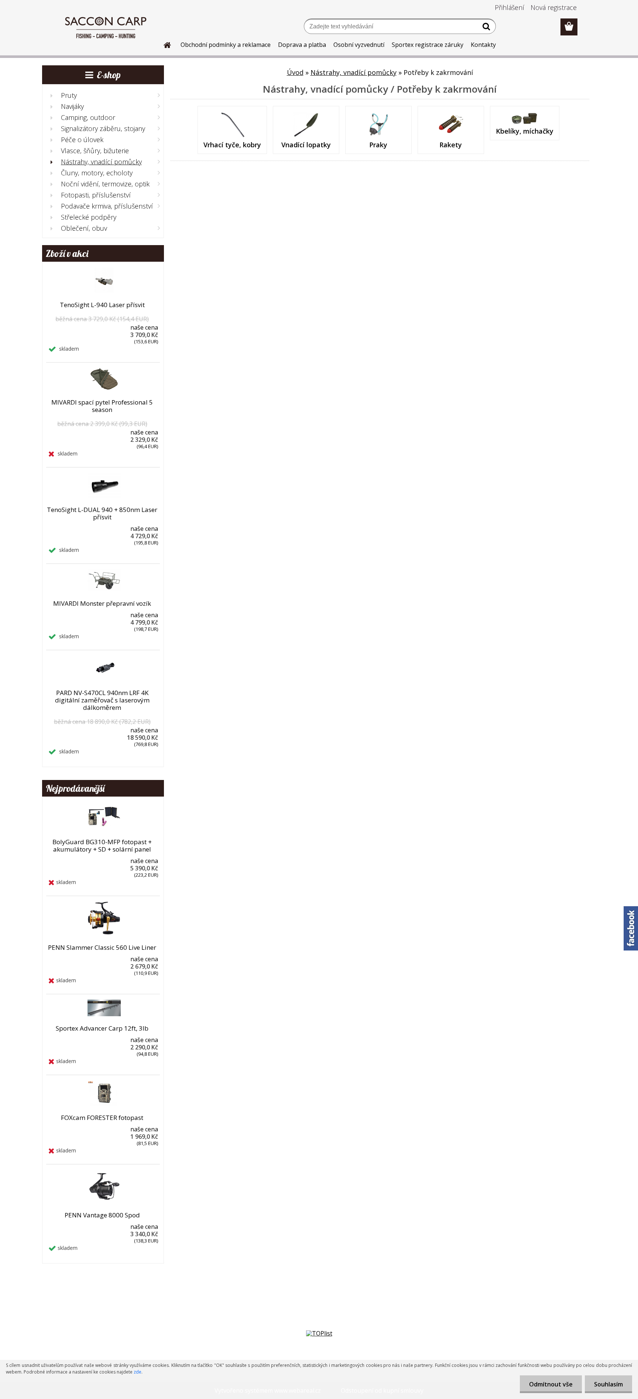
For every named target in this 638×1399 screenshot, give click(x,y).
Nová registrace (554, 7)
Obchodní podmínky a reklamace (226, 45)
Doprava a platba (302, 45)
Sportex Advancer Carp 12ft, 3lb (102, 1028)
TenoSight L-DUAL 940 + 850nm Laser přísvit (102, 513)
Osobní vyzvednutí (358, 45)
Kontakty (483, 45)
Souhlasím (608, 1384)
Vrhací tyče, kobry (232, 144)
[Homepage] (163, 43)
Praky (378, 144)
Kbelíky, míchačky (524, 131)
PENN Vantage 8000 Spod (102, 1215)
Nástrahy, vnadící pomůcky (354, 72)
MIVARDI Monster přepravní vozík (102, 603)
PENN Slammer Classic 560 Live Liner (102, 947)
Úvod (295, 72)
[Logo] (106, 27)
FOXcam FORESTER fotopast (102, 1117)
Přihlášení (509, 7)
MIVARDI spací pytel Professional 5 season (102, 406)
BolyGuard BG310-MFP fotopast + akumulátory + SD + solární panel (102, 845)
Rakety (450, 144)
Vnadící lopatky (306, 144)
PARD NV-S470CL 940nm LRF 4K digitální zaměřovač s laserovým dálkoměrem (102, 700)
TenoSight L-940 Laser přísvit (102, 305)
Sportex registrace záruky (427, 45)
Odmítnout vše (551, 1384)
